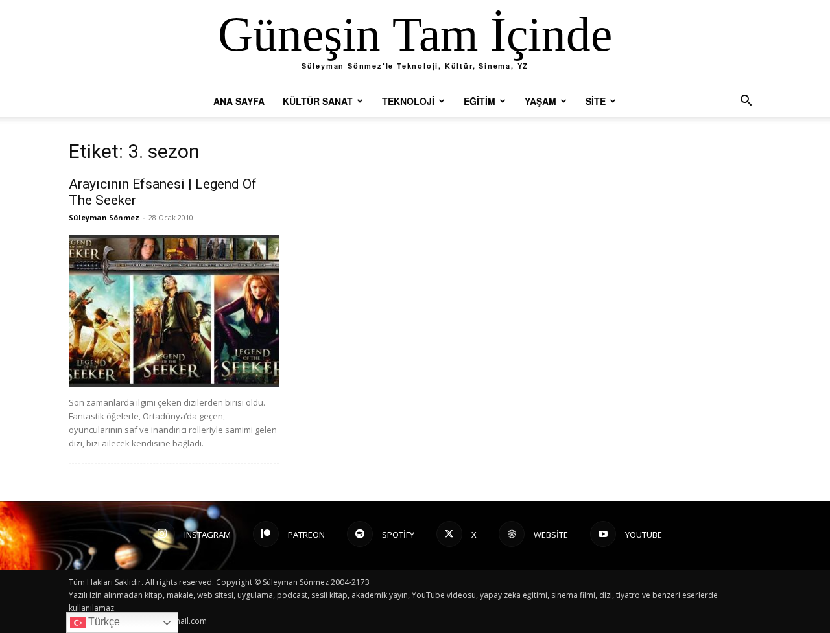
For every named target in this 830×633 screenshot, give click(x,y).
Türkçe (103, 621)
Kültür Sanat (318, 101)
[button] (745, 102)
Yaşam (540, 101)
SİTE (596, 101)
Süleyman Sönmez (104, 217)
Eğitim (479, 101)
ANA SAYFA (239, 101)
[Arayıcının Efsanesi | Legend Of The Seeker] (174, 311)
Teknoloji (408, 101)
